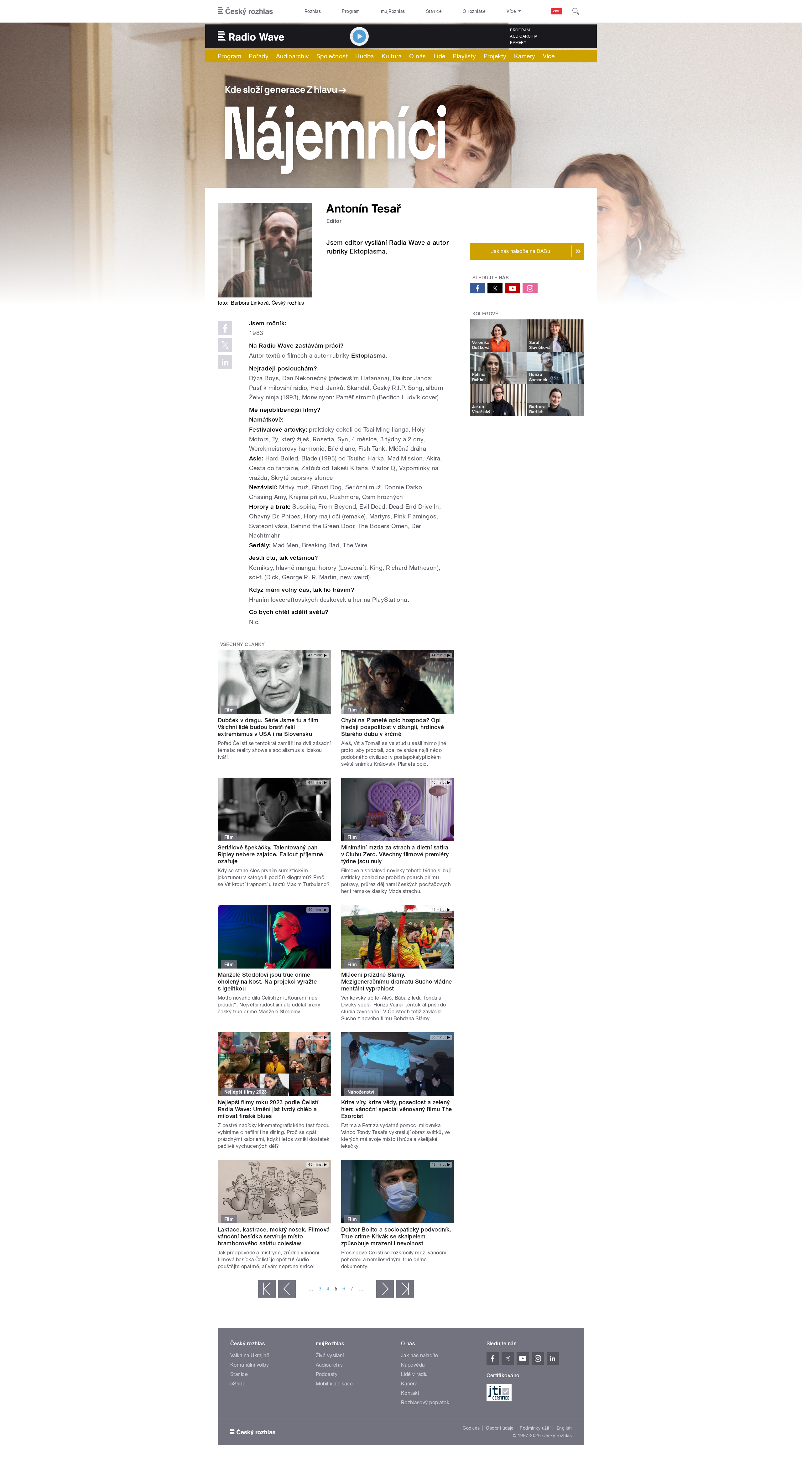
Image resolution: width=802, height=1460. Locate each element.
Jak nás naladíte (419, 1355)
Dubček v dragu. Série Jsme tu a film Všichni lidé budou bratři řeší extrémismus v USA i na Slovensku (268, 727)
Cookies (471, 1428)
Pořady (258, 56)
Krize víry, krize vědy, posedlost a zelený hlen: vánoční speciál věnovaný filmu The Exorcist (396, 1109)
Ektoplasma (368, 251)
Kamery (518, 42)
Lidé (439, 56)
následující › (385, 1289)
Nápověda (413, 1365)
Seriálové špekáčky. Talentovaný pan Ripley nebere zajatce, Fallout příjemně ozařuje (270, 854)
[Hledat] (575, 11)
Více (552, 56)
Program (351, 11)
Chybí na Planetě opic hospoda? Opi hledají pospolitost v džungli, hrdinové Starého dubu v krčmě (392, 727)
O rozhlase (474, 11)
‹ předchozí (287, 1289)
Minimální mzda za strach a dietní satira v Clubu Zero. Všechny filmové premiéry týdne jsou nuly (395, 854)
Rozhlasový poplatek (425, 1402)
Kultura (392, 56)
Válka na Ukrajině (249, 1355)
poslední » (405, 1289)
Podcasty (327, 1374)
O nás (417, 56)
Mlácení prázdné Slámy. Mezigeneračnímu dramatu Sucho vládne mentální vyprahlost (396, 981)
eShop (237, 1384)
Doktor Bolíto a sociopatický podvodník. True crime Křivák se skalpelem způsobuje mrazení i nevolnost (396, 1236)
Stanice (434, 11)
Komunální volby (249, 1365)
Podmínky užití (535, 1428)
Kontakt (410, 1393)
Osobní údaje (500, 1428)
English (564, 1428)
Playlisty (464, 56)
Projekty (495, 56)
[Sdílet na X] (225, 345)
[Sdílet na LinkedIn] (225, 362)
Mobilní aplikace (334, 1384)
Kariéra (409, 1384)
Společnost (332, 56)
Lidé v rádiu (414, 1374)
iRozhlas (312, 11)
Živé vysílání (330, 1355)
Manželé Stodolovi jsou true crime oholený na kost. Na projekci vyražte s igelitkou (267, 981)
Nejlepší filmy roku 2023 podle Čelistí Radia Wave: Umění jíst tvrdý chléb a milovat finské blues (268, 1109)
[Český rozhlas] (245, 11)
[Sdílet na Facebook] (225, 328)
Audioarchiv (523, 36)
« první (267, 1289)
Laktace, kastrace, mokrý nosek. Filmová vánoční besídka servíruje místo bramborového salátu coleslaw (274, 1236)
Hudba (364, 56)
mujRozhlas (393, 11)
